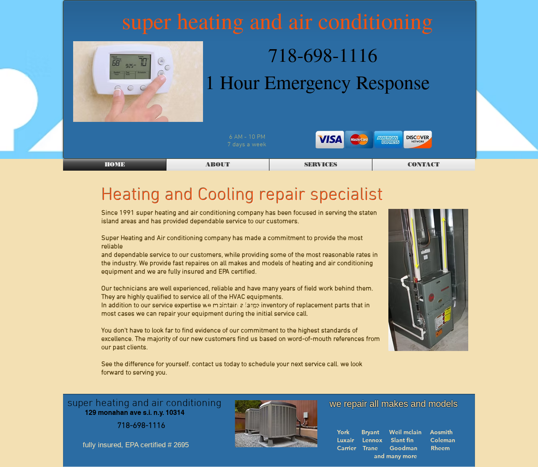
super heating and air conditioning (277, 20)
